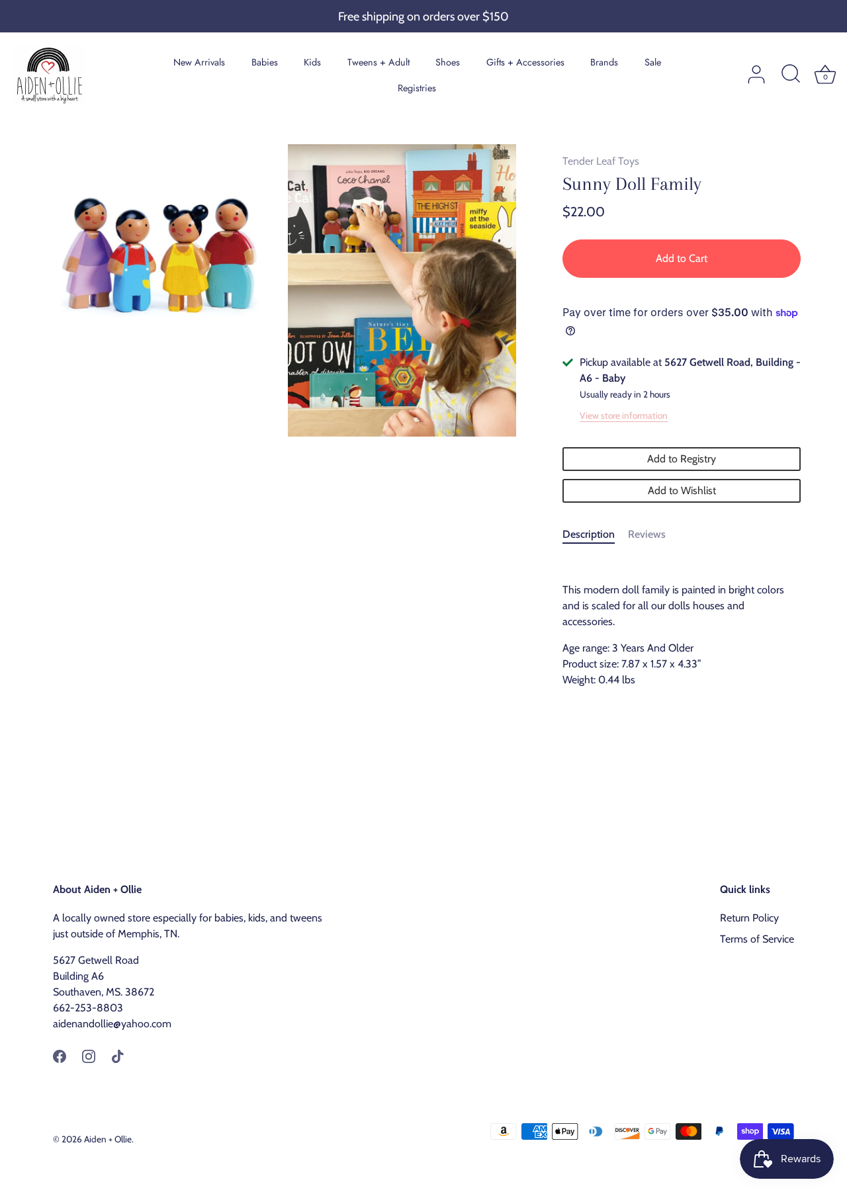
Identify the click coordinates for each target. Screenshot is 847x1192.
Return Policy (749, 918)
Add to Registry (681, 458)
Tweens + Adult (378, 62)
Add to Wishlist (682, 490)
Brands (604, 62)
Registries (417, 88)
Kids (312, 62)
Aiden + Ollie (108, 1139)
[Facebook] (59, 1055)
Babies (264, 62)
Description (588, 534)
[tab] (595, 534)
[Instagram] (88, 1055)
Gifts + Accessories (525, 62)
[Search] (790, 74)
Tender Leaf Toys (600, 161)
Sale (653, 62)
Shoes (447, 62)
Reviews (647, 534)
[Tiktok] (117, 1055)
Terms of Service (757, 939)
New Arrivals (199, 62)
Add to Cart (681, 258)
